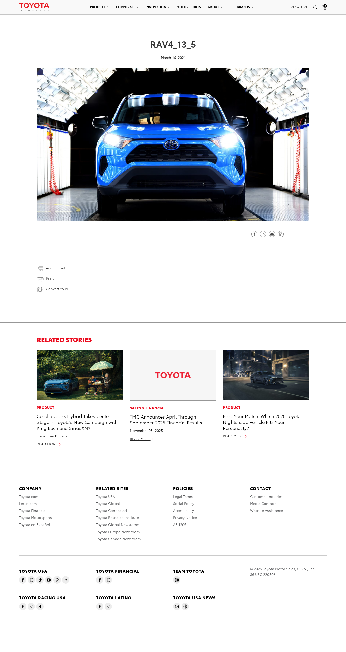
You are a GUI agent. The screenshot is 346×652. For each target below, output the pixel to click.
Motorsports (188, 7)
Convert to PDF (58, 288)
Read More (47, 443)
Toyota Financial (32, 510)
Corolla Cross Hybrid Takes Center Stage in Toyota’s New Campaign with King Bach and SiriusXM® (77, 422)
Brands (243, 7)
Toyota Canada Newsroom (118, 538)
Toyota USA (105, 496)
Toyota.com (29, 496)
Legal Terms (183, 496)
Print (50, 278)
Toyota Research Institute (117, 517)
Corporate (126, 7)
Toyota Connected (111, 510)
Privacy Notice (185, 517)
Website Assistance (266, 510)
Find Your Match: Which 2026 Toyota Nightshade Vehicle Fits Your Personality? (262, 422)
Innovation (155, 7)
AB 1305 (179, 524)
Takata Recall (299, 7)
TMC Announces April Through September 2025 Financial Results (166, 419)
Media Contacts (263, 503)
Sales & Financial (148, 407)
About (213, 7)
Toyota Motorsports (35, 517)
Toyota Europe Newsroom (118, 531)
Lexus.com (28, 503)
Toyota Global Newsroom (117, 524)
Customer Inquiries (266, 496)
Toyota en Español (34, 524)
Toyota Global (108, 503)
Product (98, 7)
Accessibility (183, 510)
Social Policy (183, 503)
